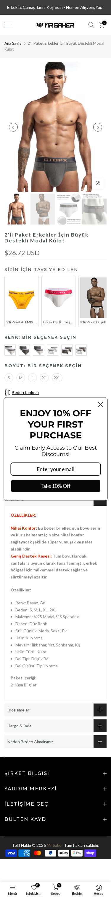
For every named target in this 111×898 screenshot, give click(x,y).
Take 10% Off (55, 486)
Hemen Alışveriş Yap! (85, 7)
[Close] (100, 405)
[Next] (97, 127)
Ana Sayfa (13, 43)
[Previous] (13, 127)
